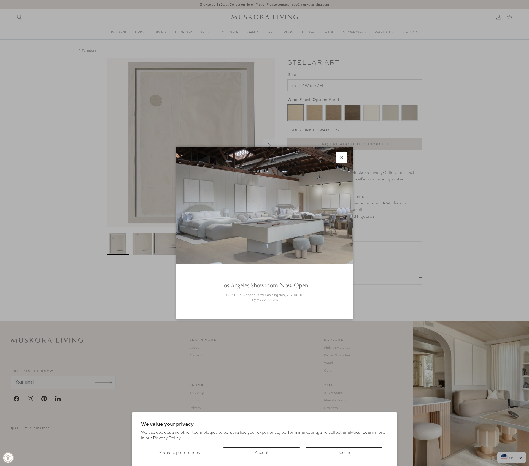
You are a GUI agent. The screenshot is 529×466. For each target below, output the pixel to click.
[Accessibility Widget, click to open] (8, 457)
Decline (344, 452)
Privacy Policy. (167, 438)
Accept (262, 452)
